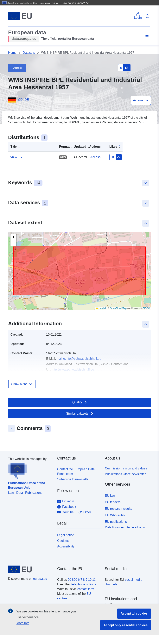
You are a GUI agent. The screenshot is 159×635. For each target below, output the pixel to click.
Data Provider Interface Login (125, 527)
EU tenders (112, 502)
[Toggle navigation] (146, 36)
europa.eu (40, 578)
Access (95, 157)
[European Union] (30, 569)
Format (64, 146)
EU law (110, 495)
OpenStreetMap (118, 308)
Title (13, 146)
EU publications (116, 521)
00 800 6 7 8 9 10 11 (82, 579)
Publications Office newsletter (125, 474)
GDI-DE (23, 99)
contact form (85, 589)
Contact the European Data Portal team (76, 471)
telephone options (83, 584)
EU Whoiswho (115, 515)
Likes (113, 146)
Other (87, 512)
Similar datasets (77, 413)
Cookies (63, 540)
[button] (75, 2)
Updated (80, 146)
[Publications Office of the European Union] (30, 470)
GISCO (146, 308)
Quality (77, 402)
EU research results (118, 508)
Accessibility (65, 546)
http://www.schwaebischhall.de (73, 369)
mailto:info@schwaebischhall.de (79, 358)
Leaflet (102, 308)
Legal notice (65, 535)
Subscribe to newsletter (73, 479)
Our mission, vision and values (126, 468)
